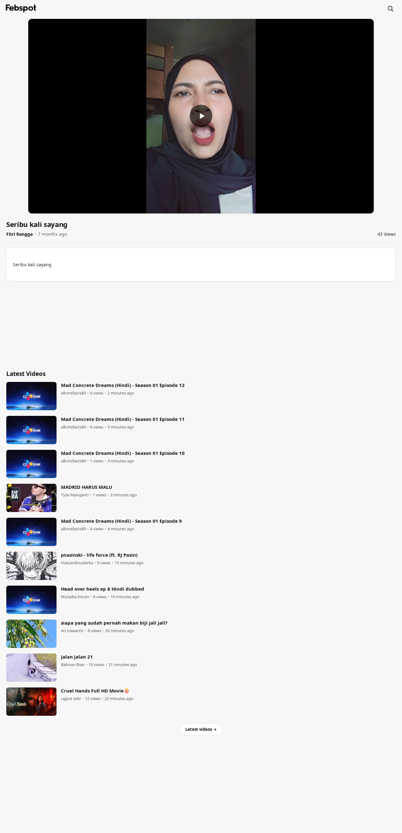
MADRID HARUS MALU (86, 487)
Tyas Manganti (75, 495)
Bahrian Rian (72, 664)
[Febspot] (21, 8)
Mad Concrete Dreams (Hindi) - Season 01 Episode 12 (123, 385)
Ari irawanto (72, 630)
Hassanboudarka (77, 562)
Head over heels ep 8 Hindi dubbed (102, 589)
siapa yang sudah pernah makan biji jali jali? (114, 623)
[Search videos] (390, 8)
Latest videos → (201, 729)
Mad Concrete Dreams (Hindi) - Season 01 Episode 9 (121, 521)
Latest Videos (26, 374)
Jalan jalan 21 (77, 657)
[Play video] (201, 116)
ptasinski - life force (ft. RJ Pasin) (99, 555)
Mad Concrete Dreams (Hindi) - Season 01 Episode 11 (123, 419)
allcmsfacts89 (73, 393)
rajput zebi (71, 698)
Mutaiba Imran (75, 596)
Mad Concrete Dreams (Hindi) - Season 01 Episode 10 (123, 453)
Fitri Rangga (19, 234)
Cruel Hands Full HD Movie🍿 (95, 690)
